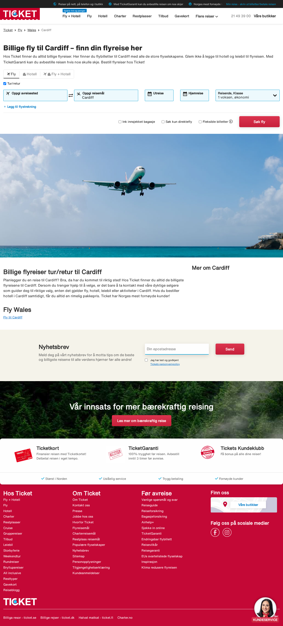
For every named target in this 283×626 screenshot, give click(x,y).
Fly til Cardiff (12, 317)
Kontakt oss (81, 505)
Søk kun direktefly (179, 121)
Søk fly (259, 121)
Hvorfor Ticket (83, 522)
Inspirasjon (149, 561)
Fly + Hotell (71, 16)
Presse (77, 511)
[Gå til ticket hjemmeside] (20, 13)
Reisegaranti (151, 550)
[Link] (216, 532)
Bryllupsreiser (13, 567)
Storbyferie (11, 550)
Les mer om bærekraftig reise (141, 420)
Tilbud (163, 16)
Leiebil (8, 544)
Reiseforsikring (152, 511)
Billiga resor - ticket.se (19, 617)
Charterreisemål (84, 533)
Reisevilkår (150, 544)
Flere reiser (207, 16)
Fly (89, 16)
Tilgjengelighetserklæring (91, 567)
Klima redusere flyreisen (159, 567)
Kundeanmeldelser (86, 573)
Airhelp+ (148, 522)
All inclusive (12, 573)
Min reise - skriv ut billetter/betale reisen (251, 4)
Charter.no (124, 617)
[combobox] (38, 97)
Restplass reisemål (86, 539)
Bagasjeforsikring (154, 516)
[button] (11, 74)
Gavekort (182, 16)
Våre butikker (265, 16)
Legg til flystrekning (19, 106)
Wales (31, 30)
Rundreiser (11, 561)
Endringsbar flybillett (157, 539)
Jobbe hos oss (83, 516)
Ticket (8, 30)
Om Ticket (80, 499)
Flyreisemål (81, 528)
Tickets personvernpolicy (165, 364)
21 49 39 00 (241, 16)
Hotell (102, 16)
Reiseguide (150, 505)
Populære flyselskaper (89, 544)
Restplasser (142, 16)
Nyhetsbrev (81, 550)
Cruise (8, 528)
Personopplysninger (87, 561)
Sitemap (78, 556)
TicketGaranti (152, 533)
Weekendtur (12, 556)
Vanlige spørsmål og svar (160, 499)
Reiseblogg (11, 590)
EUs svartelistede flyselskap (162, 556)
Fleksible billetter (215, 121)
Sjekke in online (153, 528)
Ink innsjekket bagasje (138, 121)
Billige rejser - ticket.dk (57, 617)
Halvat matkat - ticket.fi (96, 617)
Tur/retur (13, 83)
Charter (120, 16)
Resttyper (10, 578)
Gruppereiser (12, 533)
